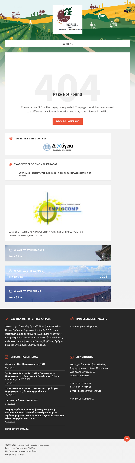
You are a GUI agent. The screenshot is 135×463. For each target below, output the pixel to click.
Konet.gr (20, 454)
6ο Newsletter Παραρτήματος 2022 (25, 364)
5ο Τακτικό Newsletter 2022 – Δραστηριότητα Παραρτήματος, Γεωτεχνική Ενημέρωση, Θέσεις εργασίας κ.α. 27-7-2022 (32, 376)
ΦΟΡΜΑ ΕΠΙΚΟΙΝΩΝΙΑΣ (82, 398)
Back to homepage (67, 121)
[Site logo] (67, 33)
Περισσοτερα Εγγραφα (16, 429)
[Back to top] (127, 439)
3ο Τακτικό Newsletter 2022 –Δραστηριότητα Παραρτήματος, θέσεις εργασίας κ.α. (31, 390)
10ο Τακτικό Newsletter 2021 (21, 400)
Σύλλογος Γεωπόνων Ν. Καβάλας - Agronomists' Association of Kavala (55, 174)
